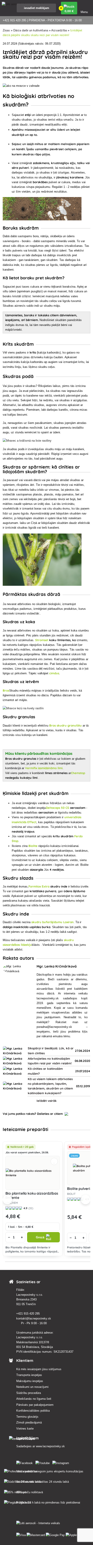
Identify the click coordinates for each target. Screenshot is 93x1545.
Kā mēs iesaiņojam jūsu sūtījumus (38, 1369)
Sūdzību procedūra (28, 1393)
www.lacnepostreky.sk (50, 1446)
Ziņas (6, 30)
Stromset (41, 640)
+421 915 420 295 (28, 1313)
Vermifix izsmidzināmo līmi (44, 768)
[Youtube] (43, 1462)
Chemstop (78, 773)
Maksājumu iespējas (29, 1381)
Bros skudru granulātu (65, 725)
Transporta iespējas (29, 1375)
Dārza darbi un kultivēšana (30, 30)
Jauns (74, 1155)
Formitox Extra (38, 886)
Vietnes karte (25, 1428)
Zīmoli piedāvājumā (29, 1422)
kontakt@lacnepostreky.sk (34, 1318)
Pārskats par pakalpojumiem (34, 1404)
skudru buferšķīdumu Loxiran (52, 922)
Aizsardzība (59, 30)
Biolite (32, 846)
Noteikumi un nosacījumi (32, 1387)
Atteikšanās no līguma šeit (33, 1398)
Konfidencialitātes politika (33, 1410)
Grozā (40, 1237)
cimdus (54, 673)
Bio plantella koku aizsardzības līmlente (31, 1195)
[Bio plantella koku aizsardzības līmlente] (33, 1172)
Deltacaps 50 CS (57, 807)
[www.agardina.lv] (25, 1462)
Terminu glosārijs (27, 1416)
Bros (6, 690)
